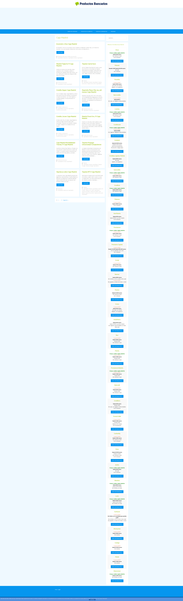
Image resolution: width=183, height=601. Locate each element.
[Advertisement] (91, 18)
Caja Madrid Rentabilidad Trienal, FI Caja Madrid (65, 143)
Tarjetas (85, 80)
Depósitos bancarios (62, 56)
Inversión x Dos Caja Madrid (66, 44)
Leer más (61, 53)
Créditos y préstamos (63, 107)
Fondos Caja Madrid (78, 57)
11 (61, 200)
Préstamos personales (61, 109)
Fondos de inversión (71, 56)
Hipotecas (60, 188)
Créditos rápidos (72, 31)
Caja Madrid (60, 57)
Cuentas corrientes (101, 31)
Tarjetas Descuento (89, 193)
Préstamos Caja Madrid (68, 108)
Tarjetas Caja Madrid (93, 82)
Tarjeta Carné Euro (89, 64)
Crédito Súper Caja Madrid (66, 90)
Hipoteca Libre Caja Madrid (66, 172)
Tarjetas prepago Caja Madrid (92, 165)
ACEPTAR (92, 599)
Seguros (113, 31)
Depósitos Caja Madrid (68, 57)
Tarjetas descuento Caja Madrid (94, 83)
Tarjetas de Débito (86, 191)
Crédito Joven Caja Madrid (66, 116)
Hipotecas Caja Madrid (68, 190)
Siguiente (66, 200)
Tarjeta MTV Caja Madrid (91, 172)
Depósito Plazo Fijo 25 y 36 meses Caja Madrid (92, 91)
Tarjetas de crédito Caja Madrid (92, 190)
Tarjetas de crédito (86, 31)
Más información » (117, 75)
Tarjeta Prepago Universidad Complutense (91, 143)
